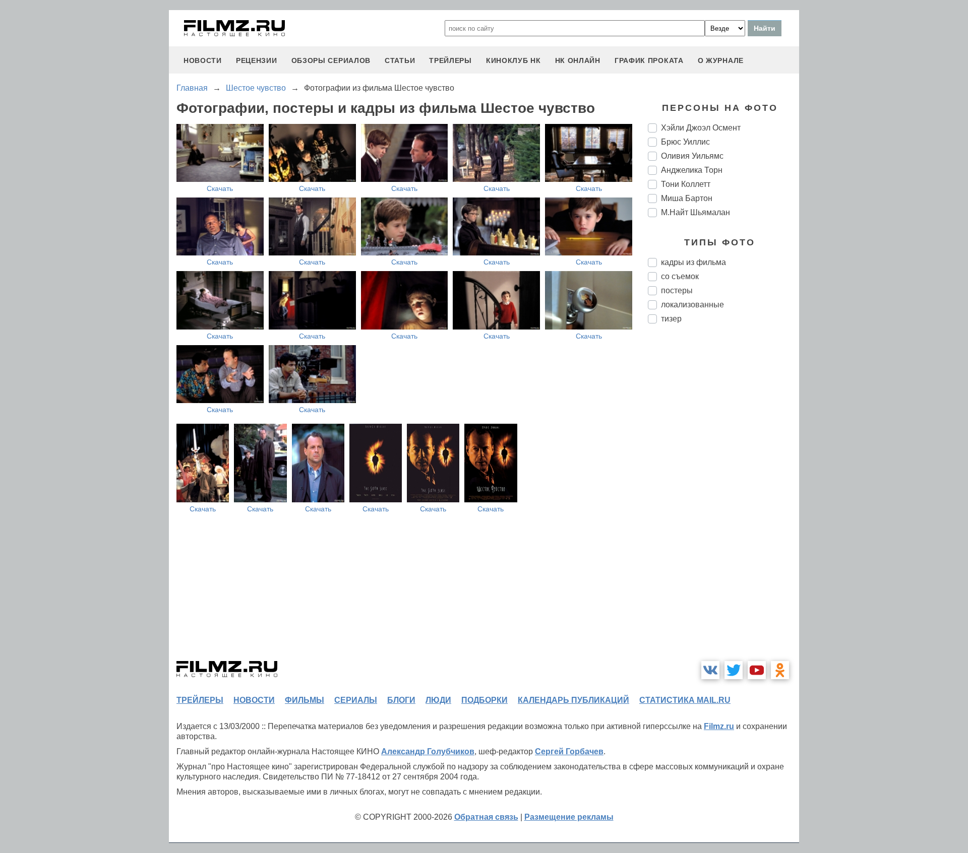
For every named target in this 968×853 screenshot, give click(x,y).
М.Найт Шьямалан (695, 212)
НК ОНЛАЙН (577, 60)
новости (203, 60)
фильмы (304, 700)
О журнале (721, 60)
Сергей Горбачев (569, 751)
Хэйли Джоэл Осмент (701, 127)
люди (438, 700)
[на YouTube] (757, 670)
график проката (649, 60)
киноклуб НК (513, 60)
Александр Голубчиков (427, 751)
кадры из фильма (693, 262)
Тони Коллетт (685, 184)
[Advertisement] (723, 500)
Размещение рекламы (569, 817)
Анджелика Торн (691, 170)
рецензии (256, 60)
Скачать (220, 188)
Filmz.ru (719, 726)
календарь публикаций (573, 700)
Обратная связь (486, 817)
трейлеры (450, 60)
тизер (671, 318)
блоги (401, 700)
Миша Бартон (686, 198)
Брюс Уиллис (685, 142)
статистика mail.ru (685, 700)
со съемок (680, 276)
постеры (677, 290)
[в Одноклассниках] (780, 670)
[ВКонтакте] (710, 670)
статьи (400, 60)
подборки (484, 700)
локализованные (692, 304)
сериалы (355, 700)
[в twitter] (733, 670)
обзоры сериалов (331, 60)
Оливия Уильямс (692, 156)
